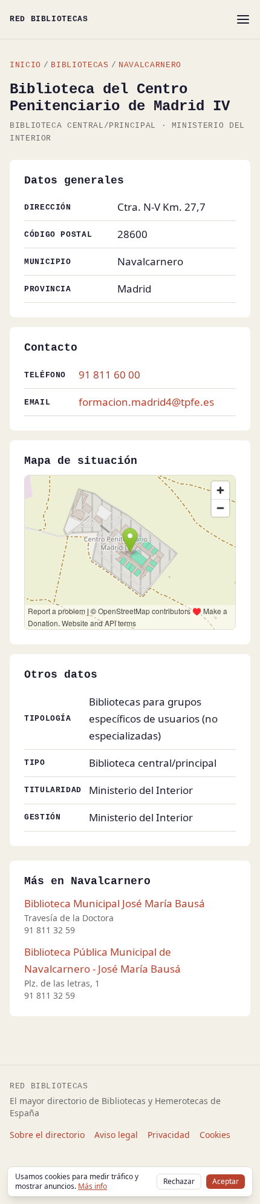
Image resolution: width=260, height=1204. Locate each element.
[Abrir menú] (243, 19)
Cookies (215, 1134)
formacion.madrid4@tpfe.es (146, 402)
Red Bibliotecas (49, 19)
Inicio (25, 65)
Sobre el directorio (47, 1134)
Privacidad (169, 1134)
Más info (92, 1186)
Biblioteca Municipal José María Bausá (114, 903)
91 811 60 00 (109, 375)
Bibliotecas (79, 65)
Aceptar (225, 1181)
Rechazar (179, 1181)
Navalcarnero (150, 65)
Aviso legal (116, 1134)
